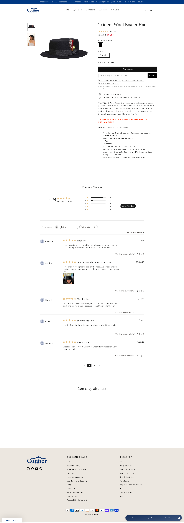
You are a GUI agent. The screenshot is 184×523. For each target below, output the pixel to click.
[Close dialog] (131, 233)
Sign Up (71, 273)
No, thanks (71, 281)
